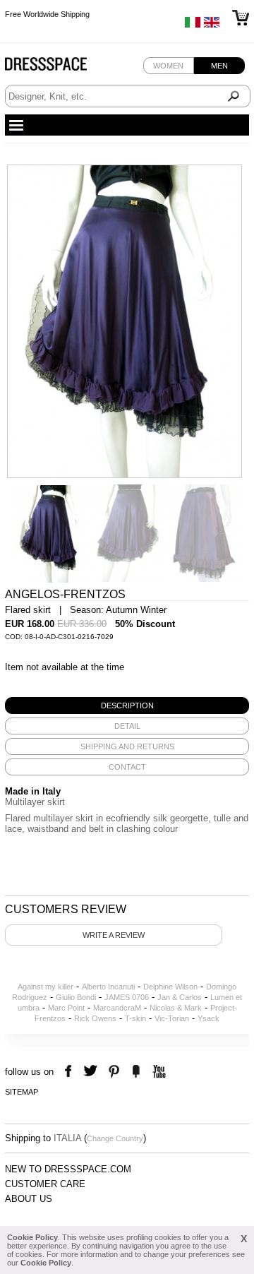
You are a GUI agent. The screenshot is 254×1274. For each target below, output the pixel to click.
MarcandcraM (117, 1008)
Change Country (115, 1138)
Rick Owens (95, 1018)
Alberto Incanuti (108, 986)
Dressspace (59, 67)
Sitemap (21, 1092)
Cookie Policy (32, 1237)
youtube (157, 1071)
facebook (70, 1071)
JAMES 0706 (126, 997)
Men (219, 65)
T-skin (135, 1018)
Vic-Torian (172, 1018)
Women (168, 65)
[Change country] (192, 25)
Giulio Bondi (76, 997)
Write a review (114, 935)
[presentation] (127, 705)
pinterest (113, 1071)
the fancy (135, 1071)
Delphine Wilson (170, 986)
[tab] (127, 705)
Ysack (208, 1018)
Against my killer (45, 986)
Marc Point (66, 1008)
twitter (92, 1071)
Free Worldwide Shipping (47, 14)
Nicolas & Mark (176, 1008)
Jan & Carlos (179, 997)
